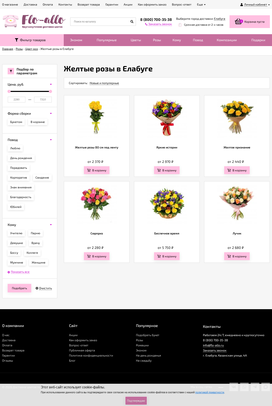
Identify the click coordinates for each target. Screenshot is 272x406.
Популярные (107, 40)
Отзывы (7, 360)
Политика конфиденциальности (91, 355)
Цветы (136, 40)
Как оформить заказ (83, 340)
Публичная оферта (82, 350)
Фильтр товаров (32, 40)
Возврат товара (13, 350)
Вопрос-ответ (78, 345)
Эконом (76, 40)
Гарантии (8, 355)
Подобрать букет (147, 335)
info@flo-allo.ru (213, 345)
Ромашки (142, 345)
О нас (6, 335)
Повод (198, 40)
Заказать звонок (215, 350)
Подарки (258, 40)
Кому (177, 40)
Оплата (7, 345)
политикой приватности (209, 392)
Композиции (227, 40)
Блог (72, 360)
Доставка (9, 340)
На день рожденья (148, 355)
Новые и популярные (104, 83)
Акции (73, 335)
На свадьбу (144, 360)
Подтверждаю (136, 400)
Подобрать (19, 288)
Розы (157, 40)
